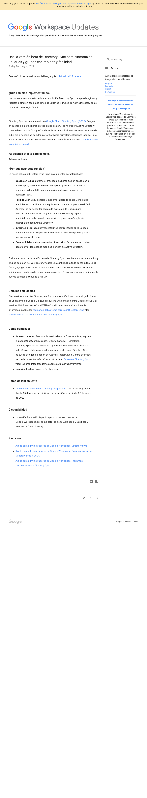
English (108, 83)
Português (110, 92)
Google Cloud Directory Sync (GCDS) (66, 121)
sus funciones (90, 139)
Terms (135, 521)
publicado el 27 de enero (70, 76)
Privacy (128, 521)
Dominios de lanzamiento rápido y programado (41, 388)
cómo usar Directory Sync (76, 359)
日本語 (108, 89)
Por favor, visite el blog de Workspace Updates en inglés (64, 3)
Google (119, 521)
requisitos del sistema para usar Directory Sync (58, 310)
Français (109, 86)
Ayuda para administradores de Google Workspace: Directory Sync (51, 445)
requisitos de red (19, 144)
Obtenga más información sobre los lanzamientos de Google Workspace (120, 105)
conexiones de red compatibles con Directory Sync (36, 314)
